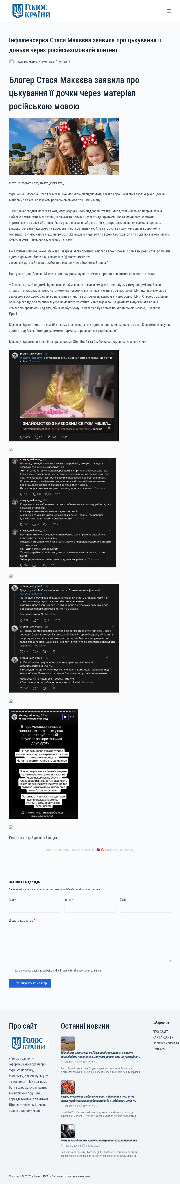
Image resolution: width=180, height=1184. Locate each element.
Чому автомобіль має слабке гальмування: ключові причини (99, 1140)
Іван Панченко (72, 1062)
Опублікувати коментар (30, 983)
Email (69, 899)
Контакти (159, 1049)
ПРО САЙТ (160, 1032)
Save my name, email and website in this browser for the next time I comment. (58, 970)
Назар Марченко (73, 1145)
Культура (64, 61)
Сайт (123, 899)
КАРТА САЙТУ (163, 1037)
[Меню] (169, 11)
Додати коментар (22, 921)
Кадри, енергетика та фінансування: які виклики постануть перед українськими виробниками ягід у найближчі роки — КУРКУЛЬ (98, 1101)
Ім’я (12, 899)
